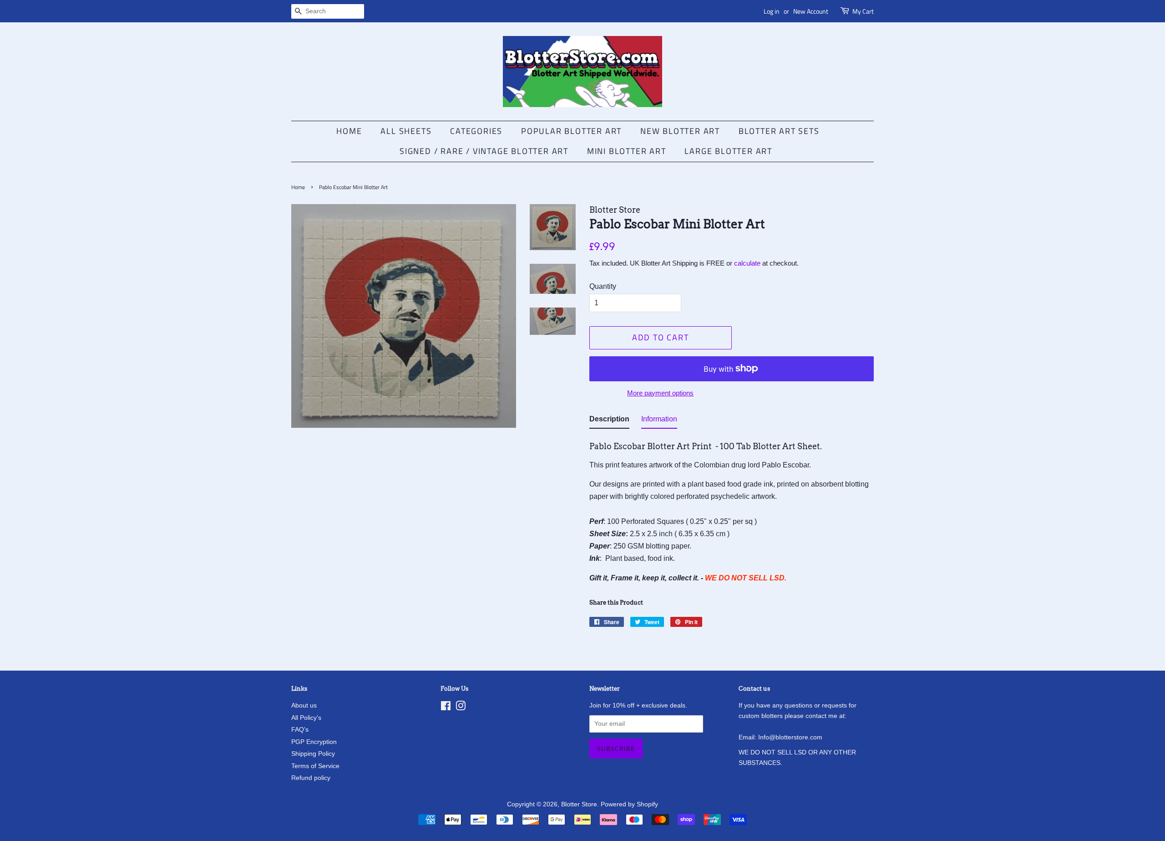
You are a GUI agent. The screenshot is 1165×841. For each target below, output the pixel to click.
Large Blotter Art (728, 151)
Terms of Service (315, 766)
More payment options (660, 393)
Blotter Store (579, 804)
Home (349, 131)
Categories (476, 131)
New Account (810, 11)
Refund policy (310, 777)
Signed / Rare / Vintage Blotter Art (484, 151)
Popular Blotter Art (571, 131)
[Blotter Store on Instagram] (461, 707)
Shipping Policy (313, 753)
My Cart (863, 11)
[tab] (609, 421)
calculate (747, 263)
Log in (772, 11)
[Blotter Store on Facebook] (446, 707)
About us (304, 705)
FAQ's (300, 729)
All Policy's (306, 717)
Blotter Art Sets (779, 131)
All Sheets (405, 131)
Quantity (602, 286)
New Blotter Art (680, 131)
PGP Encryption (314, 741)
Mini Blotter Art (626, 151)
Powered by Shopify (629, 804)
